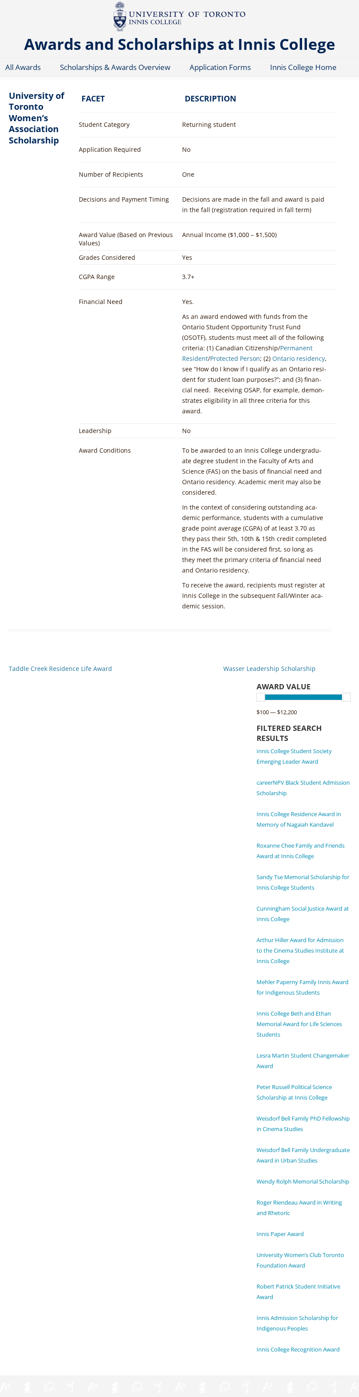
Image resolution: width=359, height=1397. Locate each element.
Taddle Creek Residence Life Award (60, 668)
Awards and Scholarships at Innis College (179, 43)
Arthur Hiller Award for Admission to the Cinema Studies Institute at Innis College (300, 950)
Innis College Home (303, 67)
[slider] (260, 697)
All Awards (23, 67)
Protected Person (235, 358)
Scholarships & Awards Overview (115, 67)
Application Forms (220, 67)
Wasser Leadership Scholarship (269, 668)
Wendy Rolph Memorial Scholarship (303, 1181)
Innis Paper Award (280, 1234)
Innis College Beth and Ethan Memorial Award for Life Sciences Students (299, 1023)
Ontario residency (298, 358)
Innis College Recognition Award (298, 1349)
